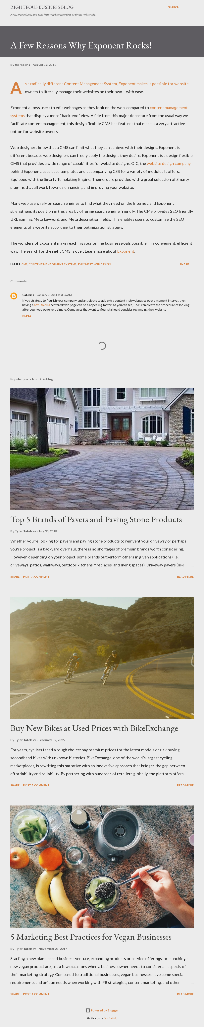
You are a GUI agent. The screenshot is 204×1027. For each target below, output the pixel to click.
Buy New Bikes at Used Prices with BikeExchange (94, 728)
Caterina (28, 294)
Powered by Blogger (104, 1010)
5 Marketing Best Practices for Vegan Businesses (91, 936)
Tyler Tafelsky (111, 1018)
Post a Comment (36, 576)
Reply (26, 315)
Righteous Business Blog (42, 7)
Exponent (125, 251)
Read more (185, 576)
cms (24, 264)
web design (102, 264)
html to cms (42, 305)
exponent (85, 264)
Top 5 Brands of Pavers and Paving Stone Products (96, 519)
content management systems (52, 264)
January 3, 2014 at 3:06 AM (54, 294)
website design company (169, 163)
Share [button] (184, 264)
